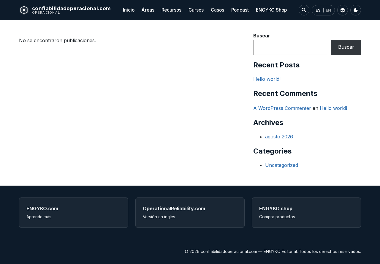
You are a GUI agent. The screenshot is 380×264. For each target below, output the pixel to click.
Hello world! (267, 79)
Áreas (148, 10)
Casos (217, 10)
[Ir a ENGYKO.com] (342, 10)
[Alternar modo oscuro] (355, 10)
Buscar (261, 36)
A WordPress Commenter (282, 108)
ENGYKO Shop (271, 10)
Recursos (171, 10)
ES (318, 10)
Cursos (196, 10)
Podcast (240, 10)
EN (328, 10)
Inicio (128, 10)
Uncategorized (281, 165)
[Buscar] (304, 10)
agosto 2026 (279, 137)
